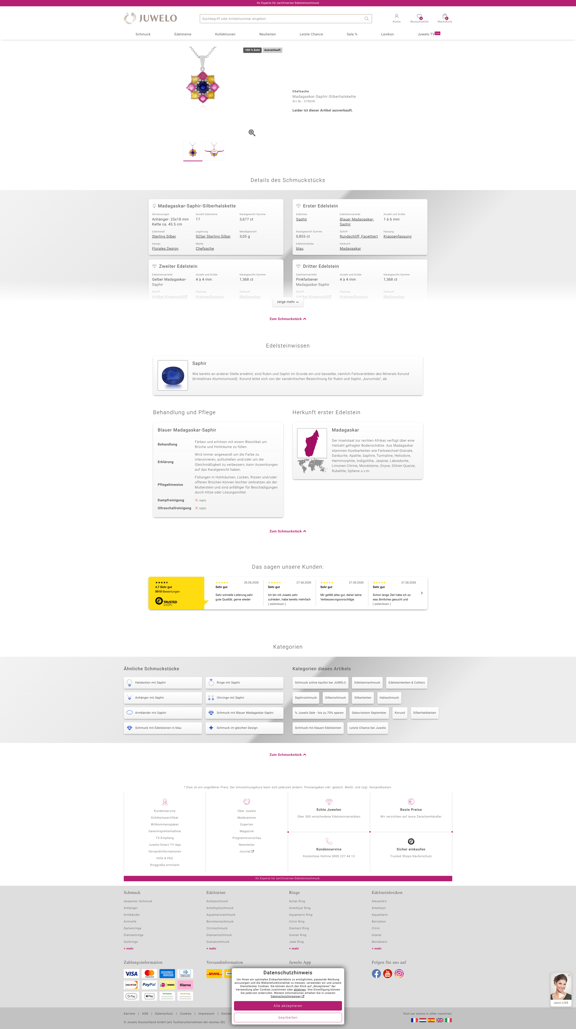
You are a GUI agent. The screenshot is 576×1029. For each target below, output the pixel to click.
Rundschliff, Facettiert (359, 236)
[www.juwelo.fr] (414, 1020)
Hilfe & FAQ (165, 858)
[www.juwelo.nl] (422, 1020)
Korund (400, 713)
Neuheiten (267, 34)
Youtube (387, 973)
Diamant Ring (299, 928)
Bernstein (379, 922)
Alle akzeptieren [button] (288, 1006)
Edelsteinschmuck (367, 683)
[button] (397, 19)
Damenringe (133, 928)
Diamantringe (134, 935)
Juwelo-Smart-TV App (165, 845)
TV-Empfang (165, 838)
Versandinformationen (164, 852)
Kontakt (226, 1014)
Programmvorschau (246, 838)
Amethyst (379, 908)
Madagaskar (350, 248)
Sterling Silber (164, 236)
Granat (377, 935)
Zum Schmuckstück (286, 319)
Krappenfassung (398, 236)
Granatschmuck (218, 942)
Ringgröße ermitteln (164, 865)
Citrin (376, 928)
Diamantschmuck (219, 935)
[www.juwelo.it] (448, 1020)
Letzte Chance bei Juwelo (368, 728)
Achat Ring (297, 901)
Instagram (399, 973)
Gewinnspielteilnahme (164, 831)
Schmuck (143, 34)
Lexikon (387, 34)
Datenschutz (164, 1014)
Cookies (185, 1014)
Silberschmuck (335, 698)
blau (300, 248)
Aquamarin (380, 915)
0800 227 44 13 (343, 856)
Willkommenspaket (165, 824)
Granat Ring (297, 935)
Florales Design (165, 248)
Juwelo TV (429, 34)
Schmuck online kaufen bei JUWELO (320, 683)
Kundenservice (165, 811)
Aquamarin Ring (301, 915)
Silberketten (362, 698)
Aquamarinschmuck (221, 915)
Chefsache (205, 248)
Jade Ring (296, 942)
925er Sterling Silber (213, 236)
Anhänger (131, 908)
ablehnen (300, 990)
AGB (145, 1014)
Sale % (352, 34)
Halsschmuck (389, 698)
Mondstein (379, 942)
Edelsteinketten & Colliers (407, 683)
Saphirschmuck (306, 698)
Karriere (129, 1014)
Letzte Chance (311, 34)
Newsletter (247, 845)
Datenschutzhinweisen (286, 997)
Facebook (376, 973)
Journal (245, 852)
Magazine (247, 831)
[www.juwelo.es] (431, 1020)
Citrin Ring (297, 922)
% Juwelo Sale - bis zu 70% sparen (319, 713)
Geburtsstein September (369, 713)
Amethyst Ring (299, 908)
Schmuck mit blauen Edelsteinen (318, 728)
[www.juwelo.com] (439, 1020)
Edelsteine (182, 34)
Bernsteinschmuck (220, 922)
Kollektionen (225, 34)
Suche (367, 18)
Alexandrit (379, 901)
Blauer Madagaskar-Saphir (357, 222)
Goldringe (131, 942)
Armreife (130, 922)
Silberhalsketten (424, 713)
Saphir (301, 219)
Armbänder (132, 915)
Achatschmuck (217, 901)
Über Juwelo (247, 811)
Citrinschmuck (217, 928)
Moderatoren (246, 818)
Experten (246, 824)
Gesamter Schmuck (138, 901)
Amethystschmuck (220, 908)
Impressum (206, 1014)
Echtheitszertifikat (164, 818)
